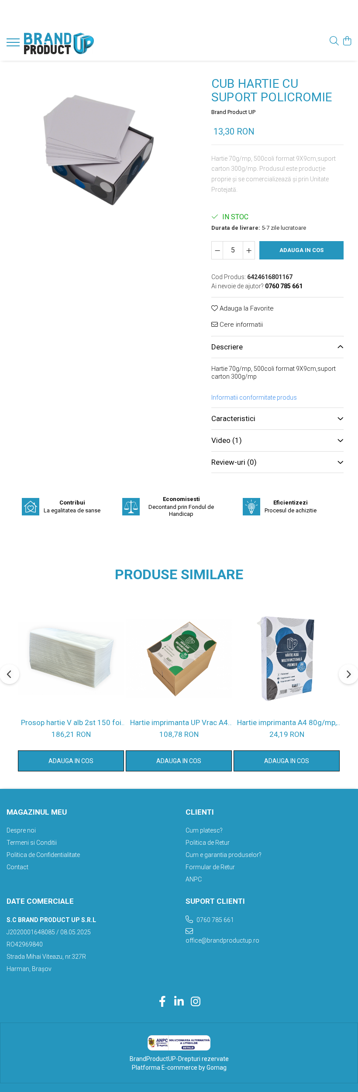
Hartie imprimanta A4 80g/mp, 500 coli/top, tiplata (287, 722)
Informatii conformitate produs (254, 397)
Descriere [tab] (227, 346)
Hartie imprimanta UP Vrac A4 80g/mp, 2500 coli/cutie (179, 722)
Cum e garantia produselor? (224, 854)
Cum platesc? (204, 830)
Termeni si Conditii (32, 842)
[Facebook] (162, 1002)
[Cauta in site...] (334, 41)
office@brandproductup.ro (222, 940)
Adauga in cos (301, 250)
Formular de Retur (210, 867)
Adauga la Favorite (246, 308)
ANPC (194, 879)
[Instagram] (195, 1002)
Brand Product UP (233, 112)
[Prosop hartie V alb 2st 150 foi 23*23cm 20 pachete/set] (71, 658)
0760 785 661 (214, 919)
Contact (17, 867)
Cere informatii (240, 324)
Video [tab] (226, 440)
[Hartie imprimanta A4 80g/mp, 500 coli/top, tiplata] (287, 658)
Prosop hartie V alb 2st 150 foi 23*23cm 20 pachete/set (71, 722)
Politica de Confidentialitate (43, 854)
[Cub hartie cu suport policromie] (98, 159)
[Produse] (14, 45)
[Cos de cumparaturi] (346, 41)
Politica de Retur (208, 842)
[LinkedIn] (179, 1002)
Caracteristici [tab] (233, 418)
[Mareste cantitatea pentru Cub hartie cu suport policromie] (249, 250)
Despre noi (21, 830)
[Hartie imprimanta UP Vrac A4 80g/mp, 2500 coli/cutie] (179, 658)
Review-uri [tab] (234, 462)
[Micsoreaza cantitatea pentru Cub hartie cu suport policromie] (217, 250)
